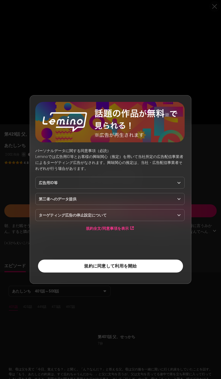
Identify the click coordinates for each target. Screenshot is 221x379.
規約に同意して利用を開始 (110, 265)
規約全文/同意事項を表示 (107, 228)
